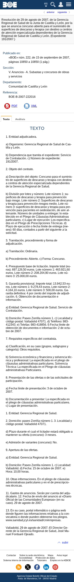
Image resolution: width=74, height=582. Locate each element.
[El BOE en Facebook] (37, 569)
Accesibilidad (25, 558)
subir (65, 542)
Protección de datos (45, 558)
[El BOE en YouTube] (55, 569)
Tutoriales (42, 560)
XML (34, 105)
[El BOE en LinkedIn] (46, 569)
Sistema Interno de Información (18, 560)
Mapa (50, 555)
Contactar (11, 555)
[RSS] (19, 569)
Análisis (20, 119)
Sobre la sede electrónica (31, 555)
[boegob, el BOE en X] (28, 569)
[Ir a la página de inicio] (10, 6)
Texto (6, 119)
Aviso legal (62, 555)
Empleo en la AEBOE (60, 560)
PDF (14, 105)
